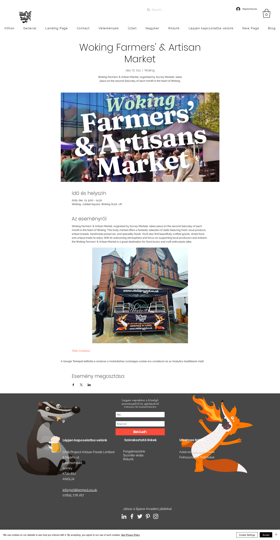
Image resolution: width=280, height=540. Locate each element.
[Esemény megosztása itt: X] (81, 385)
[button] (211, 28)
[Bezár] (276, 534)
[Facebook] (131, 516)
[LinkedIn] (124, 516)
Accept (265, 534)
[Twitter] (139, 516)
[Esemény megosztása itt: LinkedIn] (89, 385)
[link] (266, 13)
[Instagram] (155, 516)
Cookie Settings (247, 534)
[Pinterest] (147, 516)
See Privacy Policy (130, 534)
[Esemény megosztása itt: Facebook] (73, 385)
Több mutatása (81, 350)
